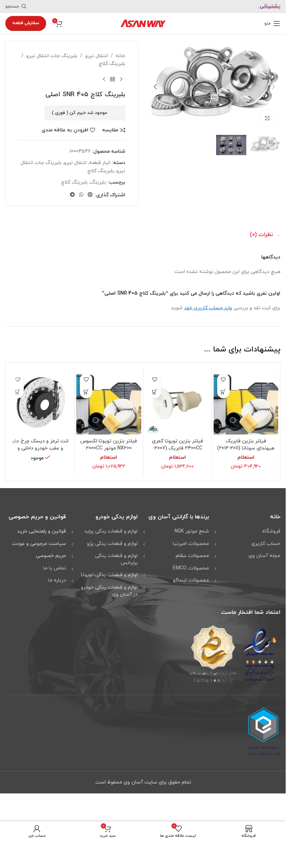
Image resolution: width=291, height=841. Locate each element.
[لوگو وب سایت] (143, 23)
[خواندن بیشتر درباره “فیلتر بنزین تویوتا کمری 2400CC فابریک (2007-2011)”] (155, 392)
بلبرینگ (98, 182)
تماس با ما (54, 568)
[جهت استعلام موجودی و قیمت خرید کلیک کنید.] (17, 392)
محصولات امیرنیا (191, 543)
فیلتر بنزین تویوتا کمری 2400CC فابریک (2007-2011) (177, 448)
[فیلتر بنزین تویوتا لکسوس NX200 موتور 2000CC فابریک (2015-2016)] (108, 402)
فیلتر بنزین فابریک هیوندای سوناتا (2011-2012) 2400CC (245, 448)
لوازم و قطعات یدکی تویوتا (109, 575)
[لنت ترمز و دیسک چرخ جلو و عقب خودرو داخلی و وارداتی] (40, 402)
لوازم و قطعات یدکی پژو (112, 543)
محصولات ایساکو (191, 580)
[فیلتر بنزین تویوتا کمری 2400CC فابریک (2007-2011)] (177, 402)
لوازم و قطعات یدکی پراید (111, 531)
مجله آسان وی (264, 555)
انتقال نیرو (96, 56)
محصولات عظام (192, 555)
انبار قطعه (99, 162)
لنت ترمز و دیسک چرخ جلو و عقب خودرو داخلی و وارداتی (40, 448)
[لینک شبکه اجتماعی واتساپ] (81, 195)
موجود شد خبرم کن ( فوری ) (79, 113)
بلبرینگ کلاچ (112, 63)
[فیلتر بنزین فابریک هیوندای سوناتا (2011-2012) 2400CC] (246, 402)
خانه (120, 56)
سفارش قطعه (25, 23)
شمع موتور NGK (192, 531)
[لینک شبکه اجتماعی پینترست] (90, 195)
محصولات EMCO (191, 568)
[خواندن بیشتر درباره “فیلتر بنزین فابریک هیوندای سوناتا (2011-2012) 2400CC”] (223, 392)
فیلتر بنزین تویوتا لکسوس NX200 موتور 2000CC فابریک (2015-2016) (108, 448)
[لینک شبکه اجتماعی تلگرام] (72, 195)
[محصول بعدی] (104, 79)
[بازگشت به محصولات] (112, 79)
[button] (273, 85)
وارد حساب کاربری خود (208, 308)
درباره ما (57, 580)
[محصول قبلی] (121, 79)
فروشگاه (271, 531)
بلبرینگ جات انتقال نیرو (51, 56)
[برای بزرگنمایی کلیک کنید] (267, 116)
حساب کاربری (265, 543)
